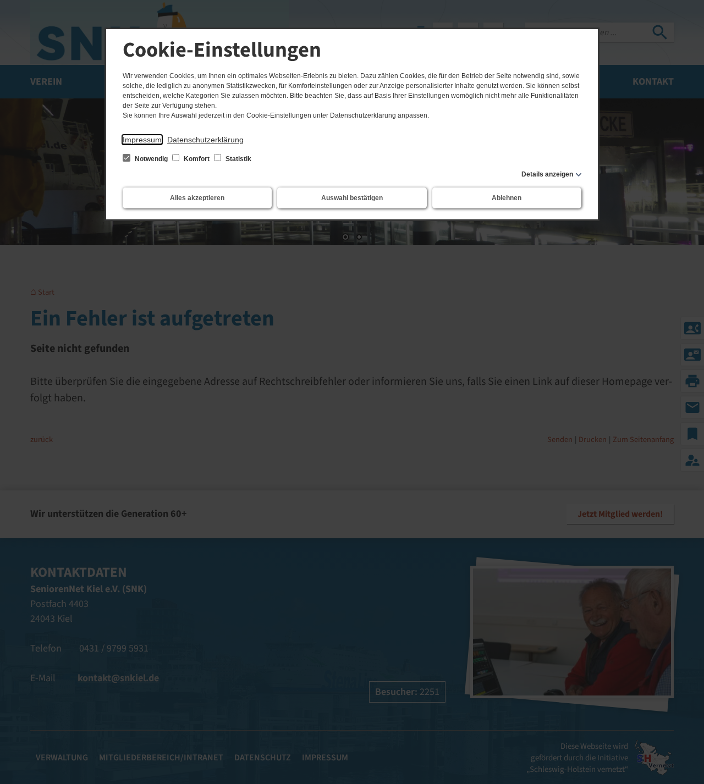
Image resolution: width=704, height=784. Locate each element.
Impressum (142, 139)
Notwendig (151, 159)
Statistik (237, 159)
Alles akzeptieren (197, 198)
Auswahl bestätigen (352, 198)
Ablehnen (506, 198)
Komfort (196, 159)
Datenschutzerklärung (205, 139)
